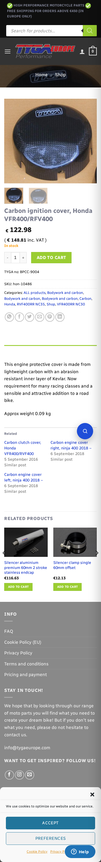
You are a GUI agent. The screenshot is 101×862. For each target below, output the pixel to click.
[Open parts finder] (85, 431)
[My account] (82, 51)
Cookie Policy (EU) (22, 642)
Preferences (50, 838)
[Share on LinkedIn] (60, 317)
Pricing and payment (25, 674)
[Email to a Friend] (39, 317)
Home (41, 74)
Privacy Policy (61, 852)
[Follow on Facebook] (9, 775)
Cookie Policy (37, 852)
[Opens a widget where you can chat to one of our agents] (80, 852)
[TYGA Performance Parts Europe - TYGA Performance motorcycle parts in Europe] (45, 51)
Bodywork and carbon (65, 293)
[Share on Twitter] (29, 317)
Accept (50, 822)
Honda (9, 304)
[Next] (88, 140)
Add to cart (51, 257)
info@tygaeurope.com (27, 747)
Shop (60, 74)
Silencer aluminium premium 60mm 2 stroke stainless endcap (25, 567)
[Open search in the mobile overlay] (51, 30)
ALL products (34, 293)
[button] (92, 794)
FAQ (8, 631)
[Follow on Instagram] (19, 775)
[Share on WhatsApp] (9, 317)
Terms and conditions (26, 664)
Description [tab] (17, 350)
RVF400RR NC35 (31, 304)
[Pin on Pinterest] (49, 317)
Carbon (85, 298)
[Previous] (13, 140)
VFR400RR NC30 (71, 304)
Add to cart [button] (18, 587)
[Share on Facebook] (19, 317)
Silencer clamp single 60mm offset (72, 565)
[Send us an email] (29, 775)
